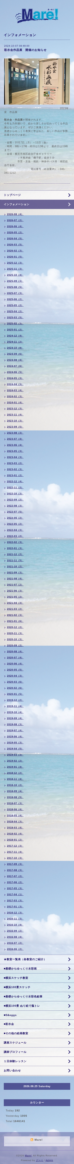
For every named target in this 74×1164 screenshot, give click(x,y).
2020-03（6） (15, 682)
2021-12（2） (15, 554)
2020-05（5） (15, 669)
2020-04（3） (15, 676)
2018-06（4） (15, 809)
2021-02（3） (15, 615)
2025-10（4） (15, 275)
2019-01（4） (15, 767)
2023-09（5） (15, 427)
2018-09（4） (15, 791)
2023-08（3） (15, 433)
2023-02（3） (15, 469)
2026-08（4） (15, 214)
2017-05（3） (15, 888)
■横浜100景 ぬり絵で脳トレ (22, 1005)
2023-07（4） (15, 439)
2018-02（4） (15, 833)
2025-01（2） (15, 329)
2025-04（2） (15, 311)
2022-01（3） (15, 548)
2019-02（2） (15, 761)
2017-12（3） (15, 846)
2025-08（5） (15, 287)
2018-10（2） (15, 785)
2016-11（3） (15, 918)
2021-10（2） (15, 566)
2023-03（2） (15, 463)
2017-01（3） (15, 906)
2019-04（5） (15, 748)
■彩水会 (9, 1023)
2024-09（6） (15, 354)
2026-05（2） (15, 232)
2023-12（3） (15, 408)
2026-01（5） (15, 256)
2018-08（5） (15, 797)
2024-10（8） (15, 348)
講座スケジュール (15, 1042)
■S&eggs (10, 1015)
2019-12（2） (15, 700)
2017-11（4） (15, 852)
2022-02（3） (15, 542)
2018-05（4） (15, 815)
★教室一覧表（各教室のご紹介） (25, 959)
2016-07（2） (15, 943)
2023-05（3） (15, 451)
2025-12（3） (15, 263)
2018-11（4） (15, 779)
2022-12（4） (15, 481)
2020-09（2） (15, 645)
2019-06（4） (15, 736)
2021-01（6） (15, 621)
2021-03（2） (15, 609)
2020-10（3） (15, 639)
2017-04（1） (15, 894)
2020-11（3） (15, 633)
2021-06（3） (15, 590)
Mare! (28, 1155)
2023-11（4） (15, 414)
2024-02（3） (15, 396)
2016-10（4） (15, 925)
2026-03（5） (15, 244)
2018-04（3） (15, 821)
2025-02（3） (15, 323)
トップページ (12, 194)
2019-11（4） (15, 706)
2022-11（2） (15, 487)
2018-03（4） (15, 827)
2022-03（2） (15, 536)
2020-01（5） (15, 694)
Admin (49, 1160)
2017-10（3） (15, 858)
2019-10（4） (15, 712)
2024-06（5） (15, 372)
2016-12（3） (15, 912)
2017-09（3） (15, 864)
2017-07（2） (15, 876)
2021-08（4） (15, 578)
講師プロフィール (15, 1051)
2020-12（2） (15, 627)
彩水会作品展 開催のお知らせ (25, 49)
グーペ (39, 1160)
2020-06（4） (15, 663)
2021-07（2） (15, 584)
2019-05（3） (15, 742)
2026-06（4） (15, 226)
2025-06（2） (15, 299)
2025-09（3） (15, 281)
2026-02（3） (15, 250)
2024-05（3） (15, 378)
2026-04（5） (15, 238)
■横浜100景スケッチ (17, 987)
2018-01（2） (15, 840)
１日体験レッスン (15, 1061)
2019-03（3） (15, 754)
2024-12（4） (15, 335)
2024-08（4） (15, 360)
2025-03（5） (15, 317)
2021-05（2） (15, 597)
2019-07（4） (15, 730)
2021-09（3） (15, 572)
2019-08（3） (15, 724)
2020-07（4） (15, 657)
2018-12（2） (15, 773)
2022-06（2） (15, 518)
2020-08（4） (15, 651)
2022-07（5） (15, 512)
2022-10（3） (15, 493)
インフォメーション (16, 204)
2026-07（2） (15, 220)
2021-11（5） (15, 560)
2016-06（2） (15, 949)
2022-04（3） (15, 530)
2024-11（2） (15, 341)
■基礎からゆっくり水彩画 (20, 968)
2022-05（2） (15, 524)
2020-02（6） (15, 688)
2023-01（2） (15, 475)
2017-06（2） (15, 882)
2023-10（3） (15, 420)
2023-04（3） (15, 457)
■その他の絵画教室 (16, 1033)
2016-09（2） (15, 931)
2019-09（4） (15, 718)
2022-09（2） (15, 499)
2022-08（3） (15, 505)
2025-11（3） (15, 269)
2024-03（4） (15, 390)
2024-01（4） (15, 402)
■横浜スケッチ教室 (16, 977)
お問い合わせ (12, 1070)
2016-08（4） (15, 937)
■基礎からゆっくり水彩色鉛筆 (23, 996)
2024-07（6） (15, 366)
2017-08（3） (15, 870)
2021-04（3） (15, 603)
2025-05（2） (15, 305)
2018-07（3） (15, 803)
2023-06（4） (15, 445)
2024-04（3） (15, 384)
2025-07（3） (15, 293)
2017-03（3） (15, 900)
